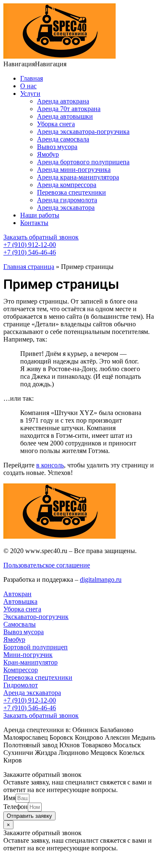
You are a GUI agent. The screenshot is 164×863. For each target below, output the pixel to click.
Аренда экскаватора (66, 207)
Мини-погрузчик (28, 654)
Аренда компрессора (66, 184)
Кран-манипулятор (30, 662)
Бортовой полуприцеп (35, 647)
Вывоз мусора (57, 146)
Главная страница (28, 266)
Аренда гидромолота (67, 200)
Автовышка (20, 601)
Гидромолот (20, 685)
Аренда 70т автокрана (69, 108)
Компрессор (20, 669)
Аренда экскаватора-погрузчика (83, 131)
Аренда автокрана (63, 101)
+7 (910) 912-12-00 (29, 244)
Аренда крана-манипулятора (78, 177)
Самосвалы (19, 624)
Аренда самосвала (63, 139)
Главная (31, 78)
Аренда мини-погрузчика (74, 169)
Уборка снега (56, 124)
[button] (34, 64)
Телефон (15, 806)
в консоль (50, 465)
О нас (28, 86)
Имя (9, 797)
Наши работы (39, 215)
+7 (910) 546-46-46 (29, 252)
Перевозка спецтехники (71, 192)
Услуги (30, 93)
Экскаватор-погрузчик (36, 616)
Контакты (34, 222)
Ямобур (48, 154)
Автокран (17, 593)
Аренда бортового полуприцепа (83, 162)
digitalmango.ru (101, 579)
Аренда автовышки (65, 116)
